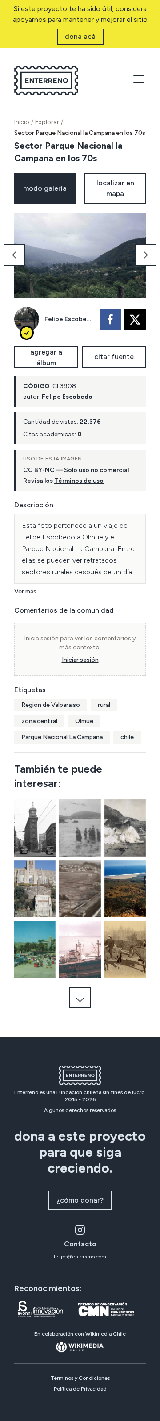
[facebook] (110, 319)
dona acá (80, 36)
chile (127, 737)
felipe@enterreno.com (80, 1257)
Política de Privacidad (80, 1389)
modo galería (45, 188)
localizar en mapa (115, 188)
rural (104, 705)
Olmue (84, 721)
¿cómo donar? (80, 1200)
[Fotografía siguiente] (145, 255)
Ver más (25, 591)
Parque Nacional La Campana (62, 737)
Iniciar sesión (80, 660)
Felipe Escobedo (69, 319)
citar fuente (114, 356)
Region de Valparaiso (50, 705)
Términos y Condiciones (80, 1378)
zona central (39, 721)
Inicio (21, 122)
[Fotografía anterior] (14, 255)
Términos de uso (79, 481)
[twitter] (135, 319)
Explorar (47, 122)
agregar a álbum (46, 357)
